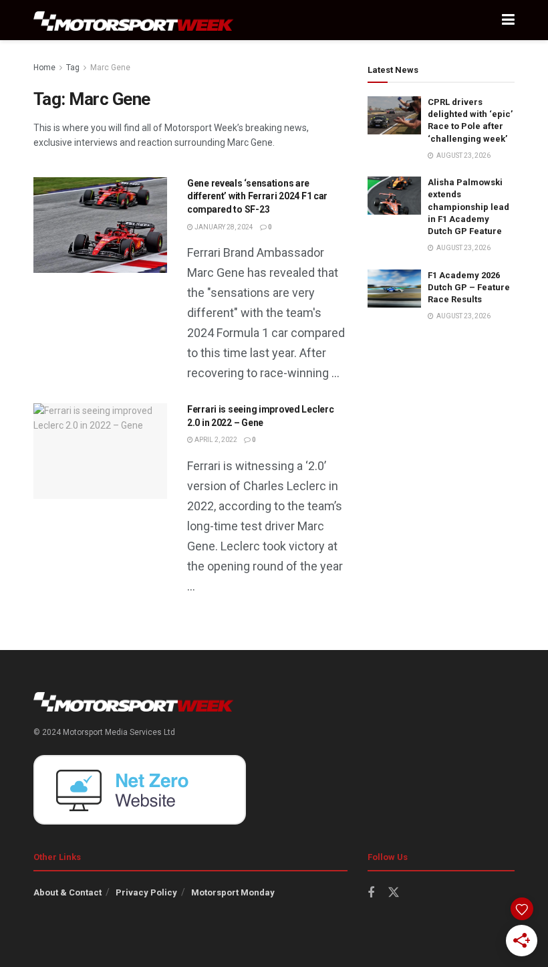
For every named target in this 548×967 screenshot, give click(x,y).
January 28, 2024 (223, 227)
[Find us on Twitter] (394, 893)
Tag (73, 67)
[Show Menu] (508, 20)
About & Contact (67, 892)
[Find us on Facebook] (371, 893)
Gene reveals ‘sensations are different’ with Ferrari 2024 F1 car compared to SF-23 (257, 196)
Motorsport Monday (233, 892)
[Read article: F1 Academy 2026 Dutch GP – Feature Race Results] (394, 289)
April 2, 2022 (215, 439)
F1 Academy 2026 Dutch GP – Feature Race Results (469, 287)
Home (44, 67)
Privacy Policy (146, 892)
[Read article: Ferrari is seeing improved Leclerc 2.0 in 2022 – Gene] (100, 451)
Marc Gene (110, 67)
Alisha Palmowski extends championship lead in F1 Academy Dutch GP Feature (468, 206)
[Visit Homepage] (133, 20)
